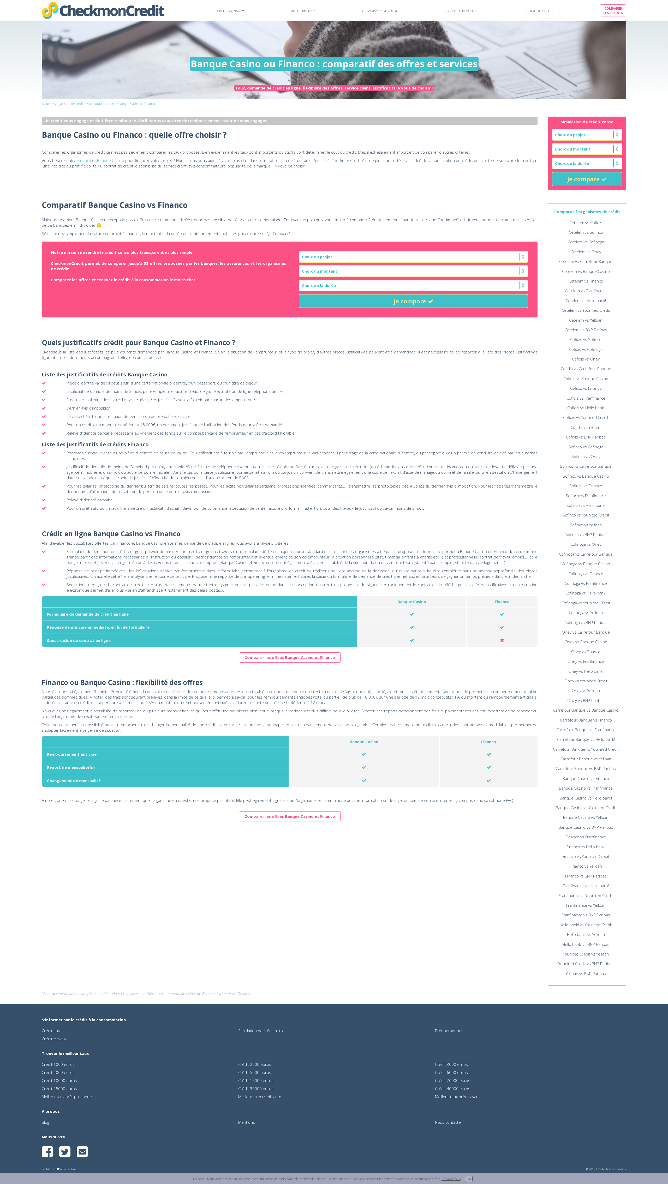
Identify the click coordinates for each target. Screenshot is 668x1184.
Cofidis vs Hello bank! (586, 407)
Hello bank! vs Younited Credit (585, 924)
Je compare (584, 179)
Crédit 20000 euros (452, 1080)
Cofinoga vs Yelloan (586, 612)
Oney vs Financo (585, 651)
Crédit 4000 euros (58, 1072)
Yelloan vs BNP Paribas (586, 973)
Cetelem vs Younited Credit (586, 310)
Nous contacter (448, 1122)
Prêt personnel (448, 1030)
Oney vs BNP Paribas (586, 700)
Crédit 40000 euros (452, 1088)
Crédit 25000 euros (59, 1088)
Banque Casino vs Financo (586, 778)
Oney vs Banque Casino (586, 641)
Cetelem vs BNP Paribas (586, 329)
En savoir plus (451, 1179)
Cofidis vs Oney (586, 359)
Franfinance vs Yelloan (586, 905)
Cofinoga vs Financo (585, 573)
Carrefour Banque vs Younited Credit (586, 749)
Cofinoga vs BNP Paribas (585, 622)
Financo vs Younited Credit (585, 856)
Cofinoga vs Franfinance (586, 583)
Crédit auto (52, 1030)
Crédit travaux (54, 1038)
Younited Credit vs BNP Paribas (585, 963)
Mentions (246, 1122)
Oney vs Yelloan (586, 690)
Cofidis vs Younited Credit (586, 417)
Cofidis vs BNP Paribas (586, 437)
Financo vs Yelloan (586, 866)
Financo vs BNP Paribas (585, 876)
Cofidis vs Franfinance (585, 398)
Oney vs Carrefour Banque (586, 632)
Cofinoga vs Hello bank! (585, 593)
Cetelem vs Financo (586, 281)
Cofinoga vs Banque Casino (586, 563)
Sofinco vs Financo (585, 485)
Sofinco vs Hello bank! (585, 505)
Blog (45, 1122)
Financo (84, 160)
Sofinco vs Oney (585, 456)
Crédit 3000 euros (451, 1064)
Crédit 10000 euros (59, 1080)
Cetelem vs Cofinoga (586, 241)
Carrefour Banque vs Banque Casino (585, 710)
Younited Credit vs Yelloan (586, 954)
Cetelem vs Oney (586, 251)
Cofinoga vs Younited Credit (586, 602)
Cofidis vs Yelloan (586, 427)
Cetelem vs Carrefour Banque (585, 261)
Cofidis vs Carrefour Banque (586, 368)
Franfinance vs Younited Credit (586, 895)
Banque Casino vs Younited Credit (586, 807)
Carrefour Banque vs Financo (586, 720)
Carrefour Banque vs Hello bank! (586, 739)
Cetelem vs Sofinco (586, 232)
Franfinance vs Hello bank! (586, 885)
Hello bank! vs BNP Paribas (585, 944)
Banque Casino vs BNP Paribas (586, 827)
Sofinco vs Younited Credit (586, 515)
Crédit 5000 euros (254, 1072)
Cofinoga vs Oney (585, 544)
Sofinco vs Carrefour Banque (586, 466)
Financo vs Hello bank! (585, 846)
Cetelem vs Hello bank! (586, 300)
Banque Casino (110, 160)
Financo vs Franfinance (586, 836)
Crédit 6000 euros (451, 1072)
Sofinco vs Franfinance (586, 495)
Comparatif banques (101, 103)
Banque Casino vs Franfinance (586, 788)
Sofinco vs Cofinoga (586, 446)
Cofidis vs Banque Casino (585, 378)
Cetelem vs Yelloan (586, 320)
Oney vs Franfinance (586, 661)
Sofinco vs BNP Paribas (585, 534)
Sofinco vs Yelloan (586, 524)
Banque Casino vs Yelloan (586, 817)
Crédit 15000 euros (255, 1080)
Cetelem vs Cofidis (585, 222)
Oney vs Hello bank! (585, 671)
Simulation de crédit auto (260, 1030)
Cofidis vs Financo (586, 388)
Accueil (46, 103)
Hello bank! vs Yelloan (586, 934)
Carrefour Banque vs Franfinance (586, 729)
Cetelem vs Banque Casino (586, 271)
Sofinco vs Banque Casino (586, 476)
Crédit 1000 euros (58, 1064)
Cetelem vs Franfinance (586, 290)
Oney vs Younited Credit (585, 680)
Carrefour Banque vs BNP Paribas (586, 768)
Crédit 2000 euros (254, 1064)
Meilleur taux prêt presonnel (67, 1096)
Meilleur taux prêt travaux (457, 1096)
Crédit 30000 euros (255, 1088)
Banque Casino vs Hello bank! (586, 798)
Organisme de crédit (69, 103)
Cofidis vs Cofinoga (586, 349)
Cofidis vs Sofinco (585, 339)
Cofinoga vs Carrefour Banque (586, 554)
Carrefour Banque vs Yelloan (585, 758)
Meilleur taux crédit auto (259, 1096)
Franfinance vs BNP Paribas (586, 914)
